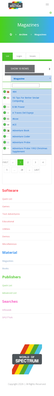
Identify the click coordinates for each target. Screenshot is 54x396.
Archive (23, 34)
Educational (8, 221)
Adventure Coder (21, 136)
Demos (6, 236)
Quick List (7, 198)
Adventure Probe (21, 142)
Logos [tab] (19, 56)
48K (14, 91)
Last (36, 169)
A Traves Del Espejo (23, 112)
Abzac (15, 118)
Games (6, 206)
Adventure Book (20, 130)
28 (22, 169)
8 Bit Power (18, 106)
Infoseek (6, 309)
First (5, 162)
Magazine (19, 78)
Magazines (7, 260)
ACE (14, 124)
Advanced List (9, 292)
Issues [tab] (33, 56)
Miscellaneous (9, 243)
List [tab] (7, 56)
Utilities (6, 228)
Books (5, 268)
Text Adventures (11, 213)
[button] (51, 12)
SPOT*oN (7, 317)
